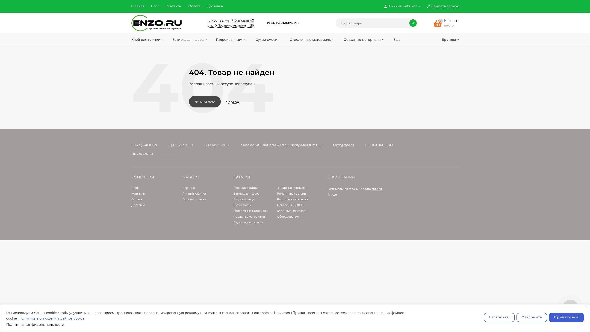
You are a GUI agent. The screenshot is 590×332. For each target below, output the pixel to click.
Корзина (189, 188)
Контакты (174, 6)
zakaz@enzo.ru (343, 145)
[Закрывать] (587, 306)
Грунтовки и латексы (248, 222)
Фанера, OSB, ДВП (290, 205)
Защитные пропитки (292, 188)
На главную (205, 101)
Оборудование (288, 216)
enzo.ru (377, 189)
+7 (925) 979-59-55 (216, 145)
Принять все (566, 317)
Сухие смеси (242, 205)
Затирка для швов (246, 193)
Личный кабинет (194, 193)
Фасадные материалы (249, 216)
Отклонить (532, 317)
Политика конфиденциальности (35, 324)
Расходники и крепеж (293, 199)
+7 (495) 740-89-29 (281, 23)
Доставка (215, 6)
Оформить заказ (194, 199)
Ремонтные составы (291, 193)
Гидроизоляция (244, 199)
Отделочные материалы (250, 211)
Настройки (499, 317)
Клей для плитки (245, 188)
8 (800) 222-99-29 (180, 145)
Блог (155, 6)
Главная (137, 6)
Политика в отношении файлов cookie (51, 318)
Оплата (194, 6)
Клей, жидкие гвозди (292, 211)
